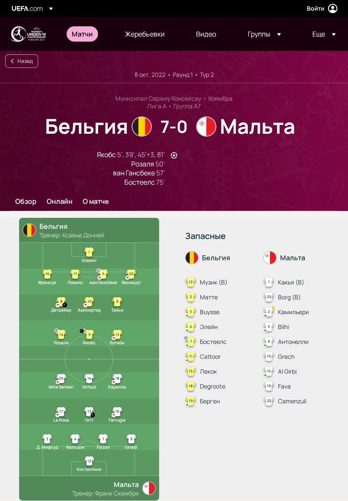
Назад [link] (25, 61)
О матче (96, 201)
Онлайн (60, 201)
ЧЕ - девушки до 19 (28, 34)
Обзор (25, 201)
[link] (82, 34)
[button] (264, 34)
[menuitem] (87, 34)
